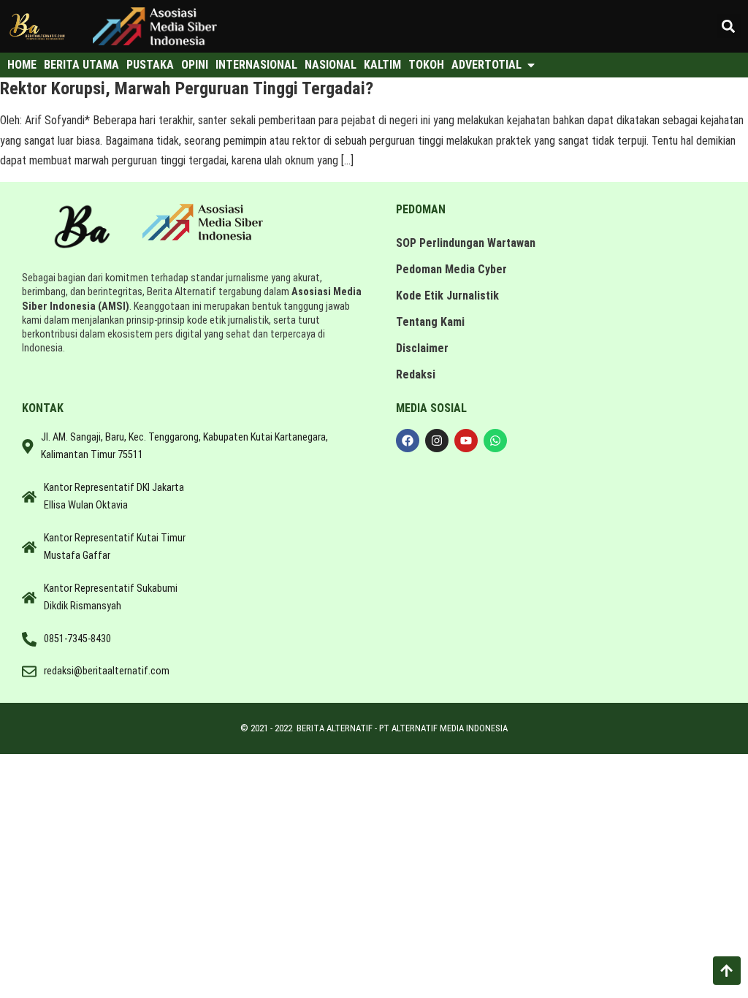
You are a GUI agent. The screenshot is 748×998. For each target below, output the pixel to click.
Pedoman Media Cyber (451, 269)
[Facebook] (407, 440)
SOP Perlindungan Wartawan (465, 243)
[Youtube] (466, 440)
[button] (729, 26)
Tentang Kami (430, 322)
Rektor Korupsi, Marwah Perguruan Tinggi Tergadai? (186, 88)
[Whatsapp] (495, 440)
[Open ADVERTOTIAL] (531, 65)
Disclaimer (422, 348)
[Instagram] (437, 440)
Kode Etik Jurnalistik (447, 295)
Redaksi (415, 374)
